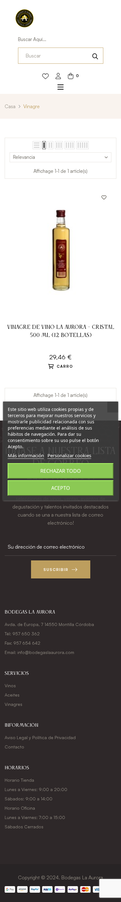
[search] (95, 55)
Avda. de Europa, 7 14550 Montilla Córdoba (49, 624)
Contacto (14, 746)
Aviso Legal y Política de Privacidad (40, 737)
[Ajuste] (58, 77)
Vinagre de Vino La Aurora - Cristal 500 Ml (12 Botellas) (60, 331)
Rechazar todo (60, 470)
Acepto (60, 488)
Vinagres (13, 704)
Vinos (10, 685)
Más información (26, 455)
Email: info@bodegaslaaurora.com (39, 652)
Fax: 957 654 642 (22, 643)
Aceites (12, 694)
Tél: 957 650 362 (22, 633)
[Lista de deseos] (45, 76)
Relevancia (24, 157)
